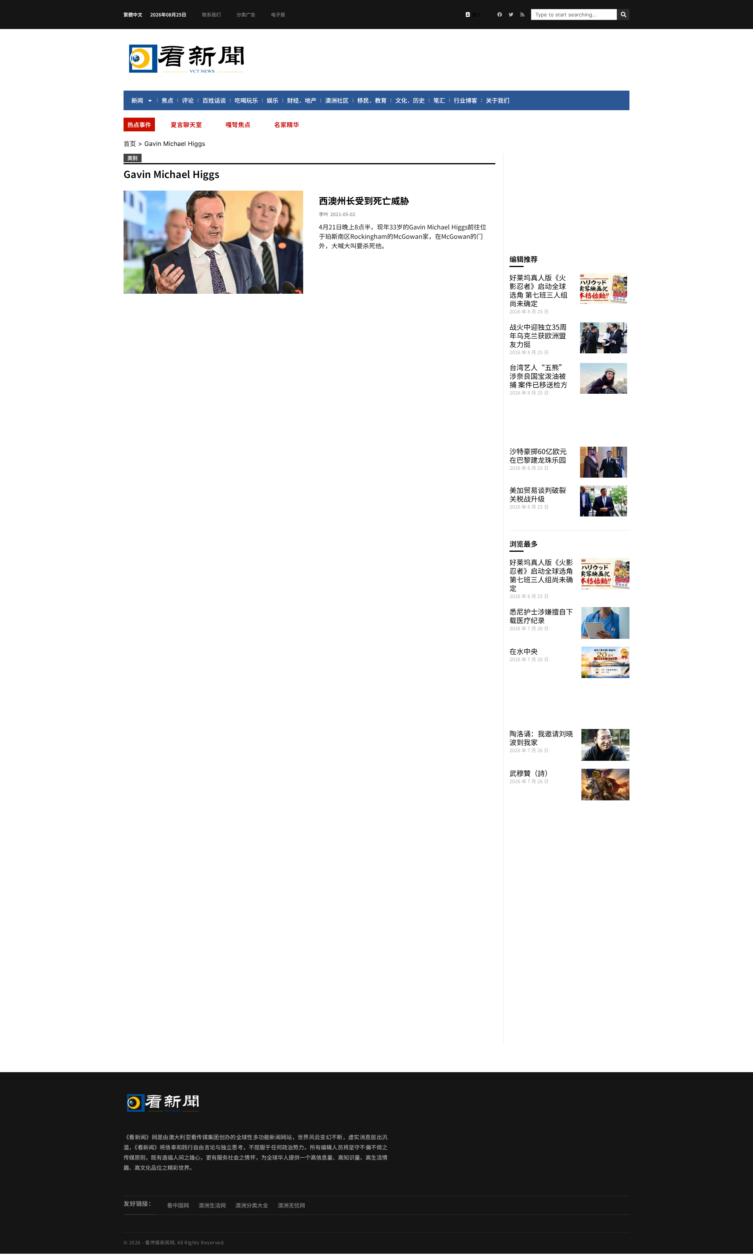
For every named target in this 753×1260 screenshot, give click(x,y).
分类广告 (245, 14)
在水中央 (523, 651)
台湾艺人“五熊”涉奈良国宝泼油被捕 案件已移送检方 (538, 375)
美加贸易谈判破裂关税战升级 (537, 494)
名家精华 (286, 124)
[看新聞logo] (186, 74)
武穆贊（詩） (530, 773)
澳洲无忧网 (291, 1205)
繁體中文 (133, 14)
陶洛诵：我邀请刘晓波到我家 (541, 737)
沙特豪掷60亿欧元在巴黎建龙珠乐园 (538, 455)
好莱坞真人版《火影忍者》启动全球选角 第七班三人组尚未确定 (538, 290)
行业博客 (465, 100)
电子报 (278, 14)
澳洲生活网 (212, 1205)
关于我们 (497, 100)
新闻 (137, 100)
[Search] (623, 14)
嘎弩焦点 (238, 124)
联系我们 (211, 14)
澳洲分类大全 (251, 1205)
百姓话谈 (214, 100)
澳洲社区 (337, 100)
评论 (188, 100)
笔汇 (439, 100)
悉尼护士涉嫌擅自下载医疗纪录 (541, 615)
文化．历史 (410, 100)
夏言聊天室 (186, 124)
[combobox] (574, 14)
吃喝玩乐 (246, 100)
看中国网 (178, 1205)
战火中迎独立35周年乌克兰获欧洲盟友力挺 (538, 335)
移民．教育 (372, 100)
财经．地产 (301, 100)
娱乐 (272, 100)
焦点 (167, 100)
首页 (130, 143)
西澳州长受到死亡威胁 (364, 200)
